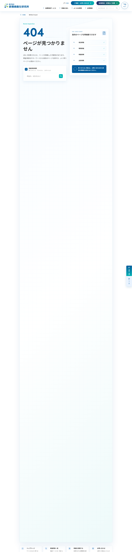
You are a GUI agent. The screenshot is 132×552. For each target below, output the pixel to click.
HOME (24, 15)
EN (67, 3)
